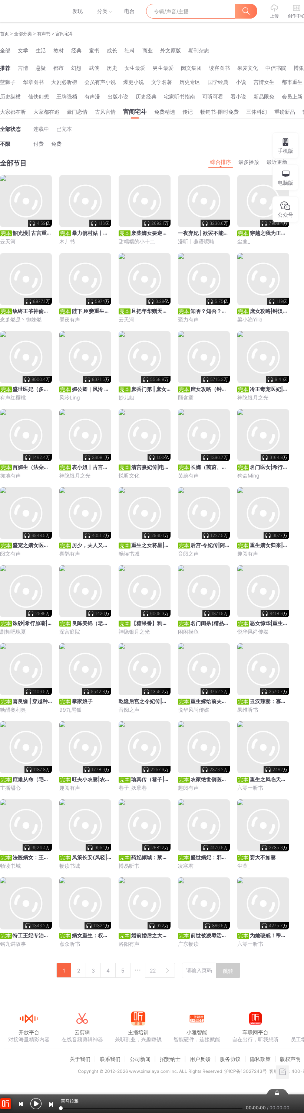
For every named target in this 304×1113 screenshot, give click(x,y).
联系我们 (110, 1059)
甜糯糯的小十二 (137, 241)
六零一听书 (250, 787)
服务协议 (230, 1059)
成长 (112, 50)
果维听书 (247, 709)
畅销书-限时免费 (219, 112)
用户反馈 (200, 1059)
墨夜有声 (69, 319)
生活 (41, 50)
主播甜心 (10, 787)
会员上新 (292, 96)
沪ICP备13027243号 (245, 1071)
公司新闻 (140, 1059)
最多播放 (248, 162)
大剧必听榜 (64, 82)
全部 (5, 50)
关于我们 (80, 1059)
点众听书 (69, 944)
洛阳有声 (129, 944)
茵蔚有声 (188, 475)
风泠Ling (69, 397)
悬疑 (41, 68)
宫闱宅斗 (135, 111)
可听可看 (212, 96)
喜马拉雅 (28, 11)
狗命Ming (248, 475)
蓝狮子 (8, 82)
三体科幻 (256, 112)
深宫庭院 (69, 631)
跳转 (228, 971)
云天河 (8, 241)
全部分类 (23, 33)
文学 (23, 50)
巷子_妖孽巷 (133, 787)
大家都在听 (13, 112)
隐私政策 (260, 1059)
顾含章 (186, 397)
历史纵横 (10, 96)
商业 (147, 50)
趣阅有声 (247, 553)
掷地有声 (10, 475)
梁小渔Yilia (249, 319)
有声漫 (92, 96)
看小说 (238, 96)
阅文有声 (10, 553)
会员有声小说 (100, 82)
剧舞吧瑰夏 (13, 631)
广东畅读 (188, 944)
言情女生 (264, 82)
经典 (76, 50)
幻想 (76, 68)
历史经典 (146, 96)
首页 (4, 33)
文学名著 (161, 82)
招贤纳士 (170, 1059)
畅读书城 (129, 553)
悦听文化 (129, 475)
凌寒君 (186, 866)
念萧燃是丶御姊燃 (21, 319)
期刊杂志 (198, 50)
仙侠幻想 (38, 96)
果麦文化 (247, 68)
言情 (23, 68)
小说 (241, 82)
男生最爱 (163, 68)
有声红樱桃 (13, 397)
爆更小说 (133, 82)
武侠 (94, 68)
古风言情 (105, 112)
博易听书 (129, 866)
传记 (187, 112)
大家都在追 (46, 112)
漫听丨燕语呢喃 (196, 241)
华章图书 (33, 82)
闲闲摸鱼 (188, 631)
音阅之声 (188, 553)
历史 (112, 68)
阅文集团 (191, 68)
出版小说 (118, 96)
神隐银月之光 (252, 397)
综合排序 (220, 162)
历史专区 (189, 82)
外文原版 (170, 50)
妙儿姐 (126, 397)
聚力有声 (188, 319)
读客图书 (219, 68)
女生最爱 (135, 68)
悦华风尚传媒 (252, 631)
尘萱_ (243, 241)
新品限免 (264, 96)
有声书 (43, 33)
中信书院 (275, 68)
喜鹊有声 (69, 553)
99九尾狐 (70, 709)
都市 (58, 68)
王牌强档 (66, 96)
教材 (58, 50)
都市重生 (292, 82)
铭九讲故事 (13, 944)
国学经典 (218, 82)
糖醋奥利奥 (13, 709)
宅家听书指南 (179, 96)
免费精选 (164, 112)
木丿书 (67, 241)
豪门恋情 (77, 112)
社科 (130, 50)
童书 (94, 50)
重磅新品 (284, 112)
